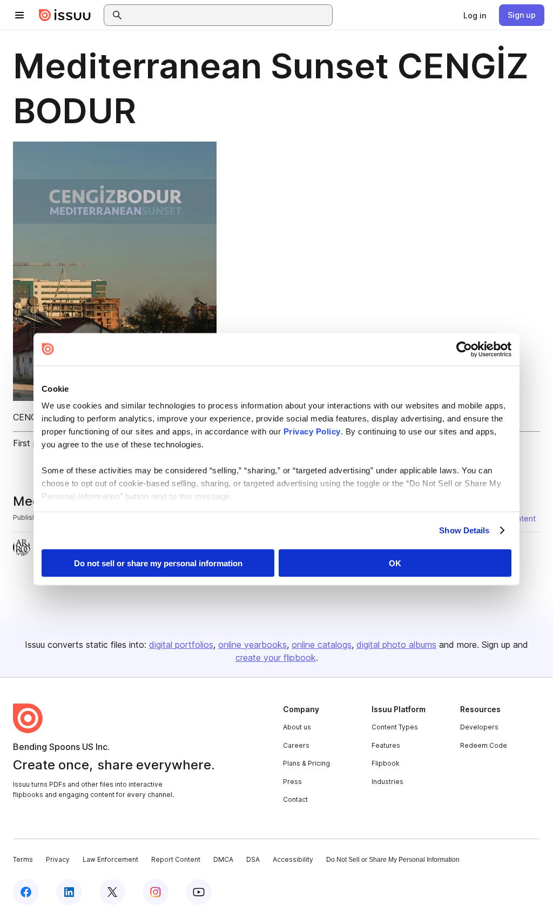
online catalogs (322, 644)
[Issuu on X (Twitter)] (112, 892)
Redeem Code (483, 745)
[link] (475, 15)
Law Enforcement (110, 859)
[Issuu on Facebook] (26, 892)
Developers (479, 727)
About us (297, 727)
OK (395, 562)
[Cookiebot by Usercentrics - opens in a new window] (464, 349)
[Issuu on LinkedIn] (69, 892)
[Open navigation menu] (19, 15)
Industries (387, 782)
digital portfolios (181, 644)
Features (386, 745)
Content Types (395, 727)
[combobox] (228, 15)
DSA (253, 859)
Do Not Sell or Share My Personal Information (393, 859)
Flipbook (386, 763)
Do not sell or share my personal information (158, 562)
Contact (295, 799)
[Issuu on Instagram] (155, 892)
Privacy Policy (312, 431)
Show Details (464, 530)
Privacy (58, 859)
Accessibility (293, 859)
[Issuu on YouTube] (199, 892)
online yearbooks (252, 644)
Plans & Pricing (306, 763)
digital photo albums (396, 644)
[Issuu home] (65, 15)
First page (32, 443)
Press (292, 782)
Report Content (175, 859)
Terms (23, 859)
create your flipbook (275, 657)
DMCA (223, 859)
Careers (296, 745)
